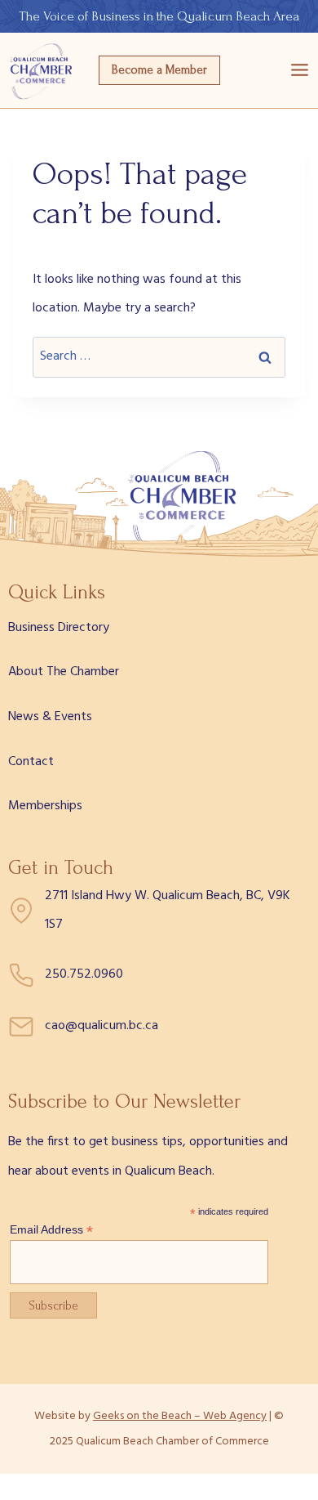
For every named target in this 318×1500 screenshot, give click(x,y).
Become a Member (159, 70)
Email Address (51, 1230)
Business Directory (58, 627)
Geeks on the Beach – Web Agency (180, 1416)
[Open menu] (299, 70)
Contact (31, 761)
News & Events (50, 717)
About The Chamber (63, 672)
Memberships (45, 806)
